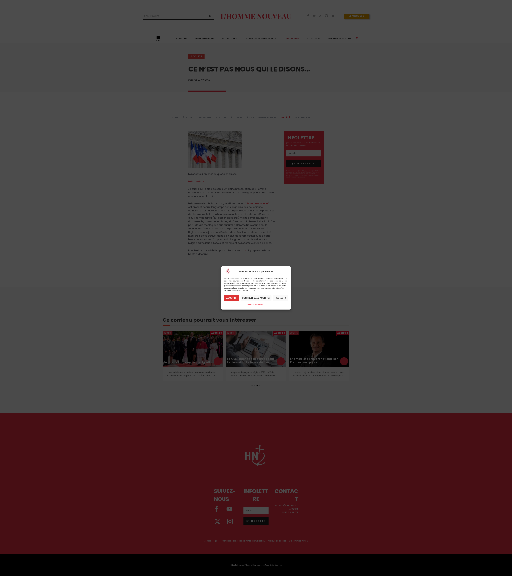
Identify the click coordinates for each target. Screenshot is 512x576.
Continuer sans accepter (256, 298)
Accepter (231, 298)
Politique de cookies (255, 304)
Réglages (280, 298)
